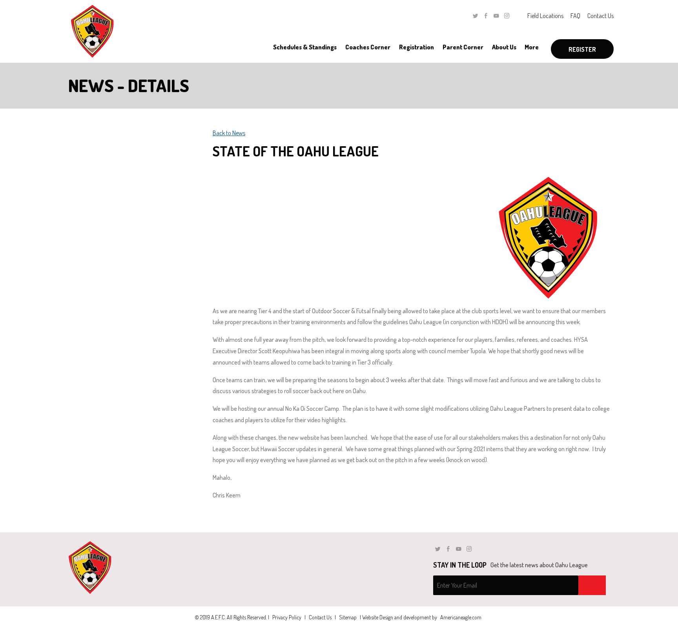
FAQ (575, 16)
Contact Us (600, 16)
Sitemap (348, 617)
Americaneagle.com (460, 617)
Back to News (229, 133)
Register (582, 49)
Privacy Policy (286, 617)
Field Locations (545, 16)
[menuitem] (304, 47)
